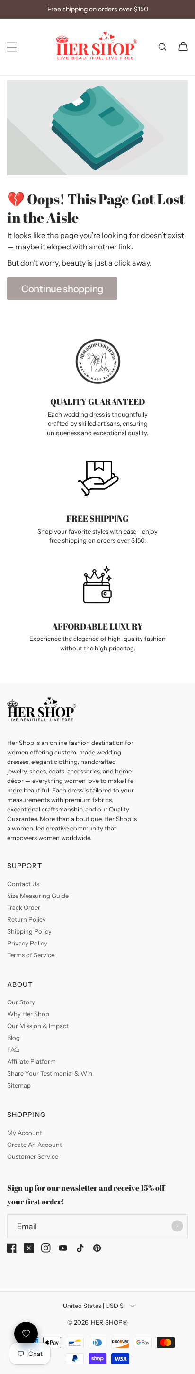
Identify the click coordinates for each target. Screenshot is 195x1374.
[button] (11, 47)
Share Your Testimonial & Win (49, 1073)
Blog (13, 1037)
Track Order (23, 907)
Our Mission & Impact (38, 1026)
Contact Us (23, 883)
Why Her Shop (28, 1014)
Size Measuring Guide (38, 895)
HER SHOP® (109, 1322)
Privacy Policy (27, 943)
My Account (24, 1132)
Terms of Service (30, 955)
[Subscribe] (177, 1226)
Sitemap (19, 1085)
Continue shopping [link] (62, 289)
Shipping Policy (29, 931)
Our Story (21, 1002)
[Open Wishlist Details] (26, 1333)
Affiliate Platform (31, 1061)
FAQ (13, 1049)
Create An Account (34, 1144)
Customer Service (32, 1156)
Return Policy (26, 919)
